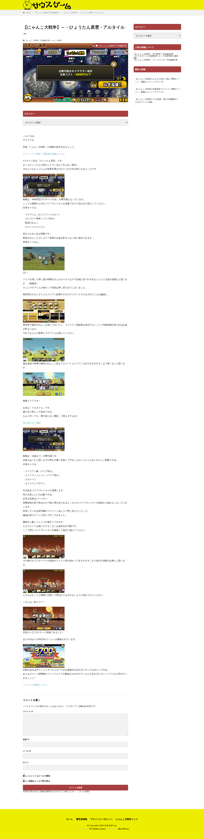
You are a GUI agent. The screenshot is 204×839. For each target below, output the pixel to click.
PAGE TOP (197, 811)
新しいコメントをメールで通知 (36, 776)
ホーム (69, 819)
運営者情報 (81, 819)
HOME (27, 13)
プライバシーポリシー (101, 819)
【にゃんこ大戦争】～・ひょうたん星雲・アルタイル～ (84, 13)
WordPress (123, 829)
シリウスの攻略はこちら (35, 684)
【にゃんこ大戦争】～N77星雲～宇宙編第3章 (153, 54)
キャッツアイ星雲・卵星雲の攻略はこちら (44, 153)
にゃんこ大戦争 (56, 40)
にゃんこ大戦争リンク (127, 819)
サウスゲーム (110, 825)
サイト (26, 762)
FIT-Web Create (97, 829)
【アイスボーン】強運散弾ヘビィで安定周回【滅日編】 (156, 57)
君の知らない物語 (32, 422)
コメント (28, 711)
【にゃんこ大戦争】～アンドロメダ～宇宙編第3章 (155, 60)
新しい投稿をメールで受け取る (36, 781)
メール (27, 751)
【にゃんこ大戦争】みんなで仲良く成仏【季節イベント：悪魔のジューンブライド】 (157, 80)
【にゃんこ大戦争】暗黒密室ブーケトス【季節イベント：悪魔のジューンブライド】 (157, 90)
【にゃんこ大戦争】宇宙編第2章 (47, 13)
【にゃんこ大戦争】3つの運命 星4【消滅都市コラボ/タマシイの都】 (156, 100)
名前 (26, 739)
